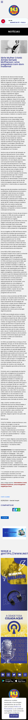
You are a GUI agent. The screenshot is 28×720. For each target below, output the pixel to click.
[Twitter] (14, 675)
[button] (5, 517)
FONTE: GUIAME (5, 497)
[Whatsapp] (25, 675)
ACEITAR (14, 715)
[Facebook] (3, 675)
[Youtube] (20, 675)
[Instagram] (8, 675)
